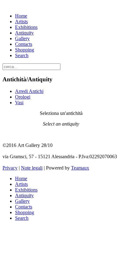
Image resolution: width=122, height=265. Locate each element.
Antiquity (24, 32)
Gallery (22, 38)
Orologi (22, 97)
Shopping (24, 49)
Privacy (10, 167)
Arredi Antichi (29, 91)
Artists (21, 21)
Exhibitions (26, 27)
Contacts (23, 44)
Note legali (32, 167)
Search (21, 55)
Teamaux (80, 167)
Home (21, 16)
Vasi (19, 102)
